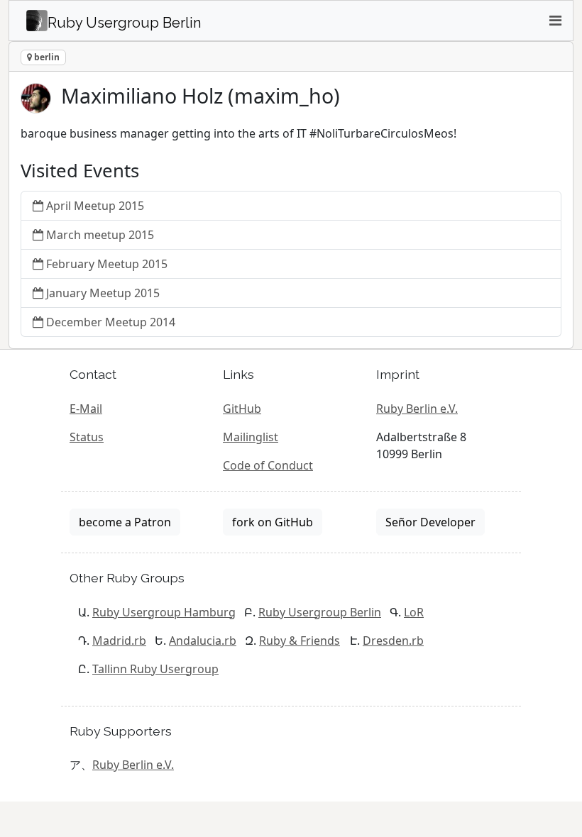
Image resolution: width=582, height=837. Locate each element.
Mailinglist (250, 437)
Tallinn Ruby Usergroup (155, 669)
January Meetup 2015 (103, 293)
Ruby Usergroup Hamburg (164, 612)
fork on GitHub (272, 522)
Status (87, 437)
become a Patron (125, 522)
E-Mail (86, 408)
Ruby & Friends (299, 640)
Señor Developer (430, 522)
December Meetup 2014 (110, 322)
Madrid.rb (119, 640)
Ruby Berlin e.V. (417, 408)
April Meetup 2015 (95, 206)
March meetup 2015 (100, 235)
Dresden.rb (393, 640)
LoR (414, 612)
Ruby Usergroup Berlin (319, 612)
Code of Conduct (268, 465)
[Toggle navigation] (555, 21)
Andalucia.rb (202, 640)
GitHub (242, 408)
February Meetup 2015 (107, 264)
